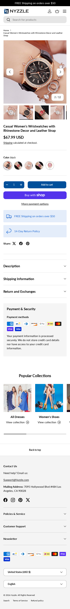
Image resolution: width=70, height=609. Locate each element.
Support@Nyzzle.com (16, 479)
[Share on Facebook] (21, 243)
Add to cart (47, 184)
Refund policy (37, 600)
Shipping (7, 142)
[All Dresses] (17, 398)
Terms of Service (20, 600)
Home (6, 30)
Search (6, 600)
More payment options (35, 203)
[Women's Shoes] (49, 398)
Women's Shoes (49, 417)
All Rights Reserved (26, 595)
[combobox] (35, 19)
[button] (57, 11)
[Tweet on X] (14, 243)
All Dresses (17, 417)
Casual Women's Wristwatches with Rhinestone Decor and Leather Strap (33, 34)
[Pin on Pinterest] (27, 243)
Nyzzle (14, 595)
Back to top (35, 449)
